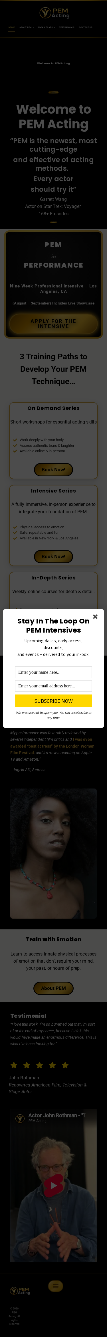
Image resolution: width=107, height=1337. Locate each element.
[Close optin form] (96, 617)
